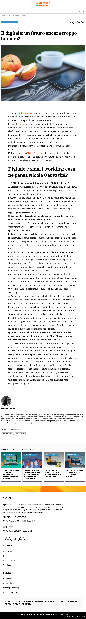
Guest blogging (10, 583)
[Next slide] (16, 449)
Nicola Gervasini (35, 153)
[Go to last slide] (13, 449)
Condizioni (7, 565)
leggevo (22, 124)
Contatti (7, 556)
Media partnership (11, 587)
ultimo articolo (25, 113)
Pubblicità (7, 578)
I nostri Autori (9, 560)
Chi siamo (7, 551)
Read (8, 16)
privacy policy (69, 616)
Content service (10, 592)
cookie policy (80, 616)
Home (3, 16)
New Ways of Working (20, 16)
